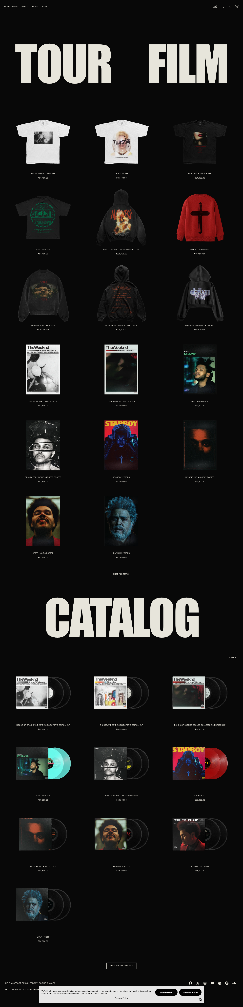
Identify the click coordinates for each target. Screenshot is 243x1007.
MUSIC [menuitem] (35, 6)
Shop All (233, 657)
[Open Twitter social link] (197, 983)
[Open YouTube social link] (212, 983)
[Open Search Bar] (222, 6)
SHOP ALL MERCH (121, 574)
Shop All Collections (121, 965)
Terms (25, 983)
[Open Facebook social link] (190, 983)
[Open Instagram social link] (205, 983)
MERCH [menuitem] (24, 6)
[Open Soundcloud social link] (234, 983)
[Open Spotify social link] (226, 983)
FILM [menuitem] (44, 6)
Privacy (34, 983)
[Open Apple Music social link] (219, 983)
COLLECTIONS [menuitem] (11, 6)
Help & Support (13, 983)
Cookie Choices (47, 983)
